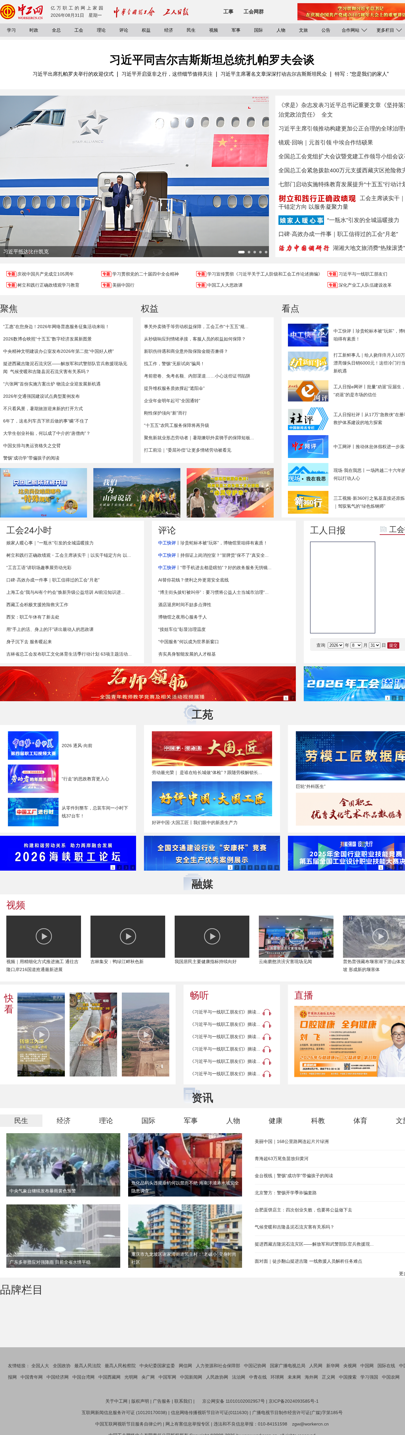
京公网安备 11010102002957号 (233, 1401)
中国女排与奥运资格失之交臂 (32, 445)
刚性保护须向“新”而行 (165, 413)
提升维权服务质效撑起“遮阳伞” (174, 388)
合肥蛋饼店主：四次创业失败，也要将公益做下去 (303, 1209)
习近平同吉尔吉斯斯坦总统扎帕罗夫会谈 (212, 59)
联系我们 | (184, 1401)
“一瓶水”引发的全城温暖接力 (363, 220)
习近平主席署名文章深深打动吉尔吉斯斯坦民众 (274, 74)
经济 (168, 30)
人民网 (315, 1365)
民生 (191, 30)
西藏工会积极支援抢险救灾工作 (37, 604)
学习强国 (369, 1377)
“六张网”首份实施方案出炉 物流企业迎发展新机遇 (52, 383)
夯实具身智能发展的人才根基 (187, 654)
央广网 (148, 1377)
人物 (281, 30)
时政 (33, 30)
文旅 (303, 30)
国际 (258, 30)
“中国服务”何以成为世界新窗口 (188, 641)
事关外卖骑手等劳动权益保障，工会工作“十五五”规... (196, 326)
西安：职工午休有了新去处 (32, 616)
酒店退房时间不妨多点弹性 (184, 604)
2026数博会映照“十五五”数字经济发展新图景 (47, 338)
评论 (123, 30)
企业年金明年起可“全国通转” (172, 400)
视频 (213, 30)
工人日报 (328, 530)
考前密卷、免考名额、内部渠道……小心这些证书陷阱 (197, 375)
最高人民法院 (87, 1365)
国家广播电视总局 (287, 1365)
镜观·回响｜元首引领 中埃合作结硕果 (325, 142)
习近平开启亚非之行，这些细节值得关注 (167, 74)
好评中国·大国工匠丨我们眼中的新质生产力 (195, 822)
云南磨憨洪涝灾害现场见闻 (285, 961)
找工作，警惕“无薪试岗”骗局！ (174, 363)
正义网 (328, 1377)
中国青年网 (32, 1377)
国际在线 (386, 1365)
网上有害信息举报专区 (187, 1423)
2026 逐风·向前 (77, 745)
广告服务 (162, 1401)
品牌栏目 (21, 1290)
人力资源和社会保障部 (218, 1365)
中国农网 (391, 1377)
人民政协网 (217, 1377)
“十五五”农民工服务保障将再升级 (176, 425)
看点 (290, 309)
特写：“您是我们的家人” (362, 74)
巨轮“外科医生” (311, 786)
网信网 (185, 1365)
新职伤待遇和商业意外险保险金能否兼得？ (186, 351)
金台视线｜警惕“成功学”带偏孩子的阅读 (294, 1175)
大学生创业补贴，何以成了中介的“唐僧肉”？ (46, 433)
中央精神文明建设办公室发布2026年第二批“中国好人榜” (58, 351)
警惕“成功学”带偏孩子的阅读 (31, 457)
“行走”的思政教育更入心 (85, 778)
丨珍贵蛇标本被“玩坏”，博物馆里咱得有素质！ (213, 542)
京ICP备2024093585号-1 (294, 1401)
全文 (327, 114)
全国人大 (40, 1365)
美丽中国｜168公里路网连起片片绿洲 (292, 1141)
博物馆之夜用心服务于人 (182, 616)
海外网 (311, 1377)
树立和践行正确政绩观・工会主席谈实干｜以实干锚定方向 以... (68, 555)
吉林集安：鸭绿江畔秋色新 (117, 961)
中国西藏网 (109, 1377)
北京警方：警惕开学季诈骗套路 (286, 1192)
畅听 (199, 995)
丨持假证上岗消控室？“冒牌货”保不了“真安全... (213, 555)
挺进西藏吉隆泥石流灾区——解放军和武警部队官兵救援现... (314, 1244)
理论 (101, 30)
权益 (146, 30)
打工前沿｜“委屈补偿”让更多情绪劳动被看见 (187, 450)
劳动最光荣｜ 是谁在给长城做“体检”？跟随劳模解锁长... (207, 772)
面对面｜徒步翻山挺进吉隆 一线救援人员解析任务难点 (308, 1261)
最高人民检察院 (120, 1365)
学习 (11, 30)
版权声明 (140, 1401)
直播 (303, 995)
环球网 (277, 1377)
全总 (56, 30)
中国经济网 (58, 1377)
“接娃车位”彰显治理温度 (182, 629)
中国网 (367, 1365)
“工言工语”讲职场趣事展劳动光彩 (39, 567)
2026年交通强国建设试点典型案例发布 (41, 396)
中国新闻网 (191, 1377)
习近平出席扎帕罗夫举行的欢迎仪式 (73, 74)
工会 (78, 30)
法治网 (238, 1377)
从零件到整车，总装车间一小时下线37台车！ (95, 811)
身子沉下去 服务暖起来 (29, 641)
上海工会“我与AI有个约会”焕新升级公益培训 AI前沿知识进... (65, 592)
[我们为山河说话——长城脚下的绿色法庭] (136, 492)
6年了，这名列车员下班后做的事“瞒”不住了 (46, 420)
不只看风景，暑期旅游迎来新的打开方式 (43, 408)
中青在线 (258, 1377)
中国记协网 (255, 1365)
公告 (325, 30)
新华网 (333, 1365)
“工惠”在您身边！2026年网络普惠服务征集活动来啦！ (56, 326)
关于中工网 (116, 1401)
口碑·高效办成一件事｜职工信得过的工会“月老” (338, 234)
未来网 (294, 1377)
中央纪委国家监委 (157, 1365)
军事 (236, 30)
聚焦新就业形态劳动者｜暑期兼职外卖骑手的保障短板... (199, 437)
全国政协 (62, 1365)
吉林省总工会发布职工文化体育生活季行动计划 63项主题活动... (69, 654)
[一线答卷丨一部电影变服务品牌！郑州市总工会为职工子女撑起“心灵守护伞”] (230, 492)
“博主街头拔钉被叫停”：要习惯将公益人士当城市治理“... (213, 592)
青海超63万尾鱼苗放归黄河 (281, 1158)
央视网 (350, 1365)
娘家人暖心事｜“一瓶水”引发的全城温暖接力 (50, 542)
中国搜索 (348, 1377)
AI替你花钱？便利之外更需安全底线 (193, 579)
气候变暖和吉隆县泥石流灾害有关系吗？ (50, 371)
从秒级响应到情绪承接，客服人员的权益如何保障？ (195, 338)
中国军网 (167, 1377)
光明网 (131, 1377)
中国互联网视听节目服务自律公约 (128, 1423)
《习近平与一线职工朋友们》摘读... (225, 1011)
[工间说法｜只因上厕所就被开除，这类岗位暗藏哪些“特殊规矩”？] (43, 492)
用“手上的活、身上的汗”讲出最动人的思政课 (50, 629)
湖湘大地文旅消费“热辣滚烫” (369, 248)
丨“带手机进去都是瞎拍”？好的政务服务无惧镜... (214, 567)
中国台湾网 (83, 1377)
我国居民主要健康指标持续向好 (206, 961)
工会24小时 (29, 530)
